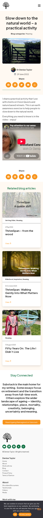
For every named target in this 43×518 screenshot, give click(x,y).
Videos (5, 490)
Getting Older (10, 220)
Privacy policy (25, 514)
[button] (8, 84)
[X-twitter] (19, 446)
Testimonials (6, 488)
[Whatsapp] (23, 446)
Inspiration (18, 279)
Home (4, 461)
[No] (39, 509)
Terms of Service (8, 475)
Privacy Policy (7, 473)
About (4, 463)
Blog (4, 468)
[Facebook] (14, 446)
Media (4, 492)
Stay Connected (21, 375)
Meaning (29, 34)
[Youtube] (4, 446)
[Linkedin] (9, 446)
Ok (15, 514)
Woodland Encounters (10, 485)
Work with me (7, 466)
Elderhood (9, 279)
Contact (5, 471)
